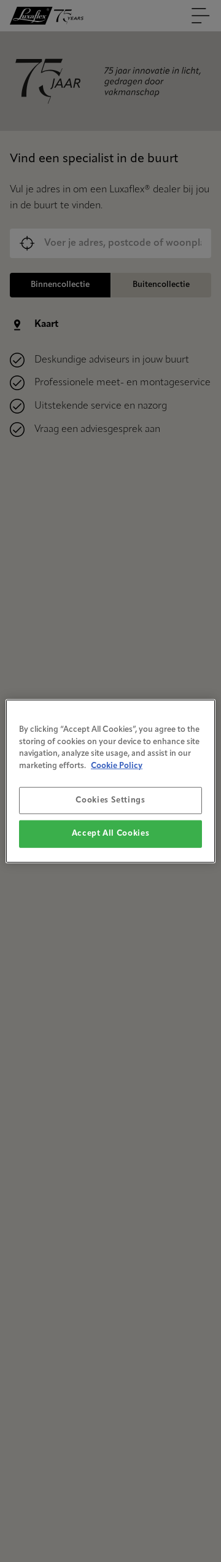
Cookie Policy (116, 765)
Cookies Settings (110, 800)
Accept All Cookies (111, 834)
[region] (110, 781)
